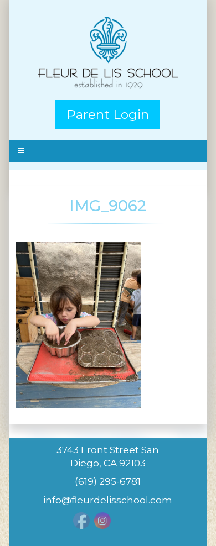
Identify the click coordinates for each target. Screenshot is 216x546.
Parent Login (107, 114)
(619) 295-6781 (108, 481)
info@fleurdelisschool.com (107, 500)
